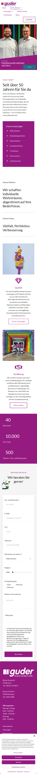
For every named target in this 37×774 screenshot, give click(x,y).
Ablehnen (18, 762)
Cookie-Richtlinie (12, 771)
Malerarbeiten (15, 131)
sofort (9, 585)
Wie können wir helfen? (13, 554)
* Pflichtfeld (8, 615)
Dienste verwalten (18, 752)
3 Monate (19, 585)
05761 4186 (10, 697)
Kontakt (29, 67)
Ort (6, 527)
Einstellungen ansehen (18, 767)
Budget (7, 568)
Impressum (26, 771)
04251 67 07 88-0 (12, 686)
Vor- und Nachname (11, 500)
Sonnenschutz (15, 156)
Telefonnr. (8, 541)
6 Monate (10, 587)
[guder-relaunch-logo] (8, 2)
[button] (34, 736)
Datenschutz (20, 771)
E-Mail (7, 514)
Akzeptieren (18, 757)
